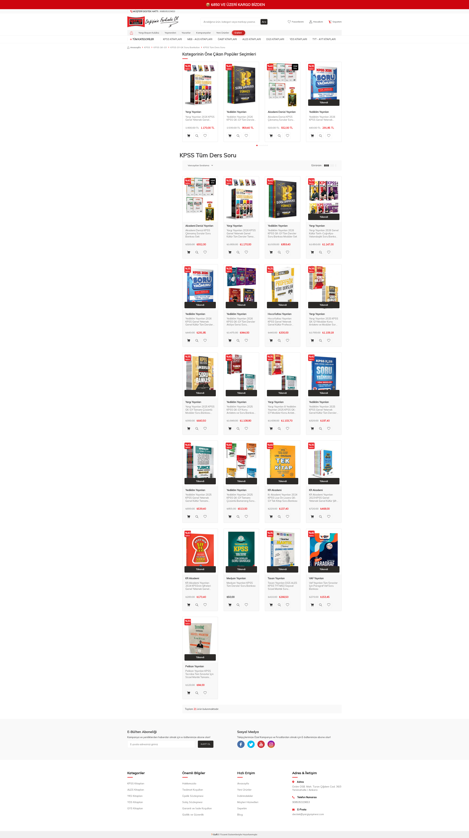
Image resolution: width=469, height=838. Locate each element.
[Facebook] (241, 744)
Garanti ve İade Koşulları (197, 808)
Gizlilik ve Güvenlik (193, 814)
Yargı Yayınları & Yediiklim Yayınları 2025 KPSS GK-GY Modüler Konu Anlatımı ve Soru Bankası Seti (282, 409)
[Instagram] (271, 744)
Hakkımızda (189, 783)
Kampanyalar (203, 32)
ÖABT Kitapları (227, 39)
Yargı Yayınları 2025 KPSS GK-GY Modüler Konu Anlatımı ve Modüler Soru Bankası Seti (323, 321)
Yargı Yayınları (193, 111)
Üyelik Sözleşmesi (192, 796)
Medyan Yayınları (236, 578)
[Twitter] (251, 744)
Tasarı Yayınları (276, 578)
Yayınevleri (170, 32)
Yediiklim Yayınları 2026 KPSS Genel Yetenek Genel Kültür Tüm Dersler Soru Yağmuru (323, 118)
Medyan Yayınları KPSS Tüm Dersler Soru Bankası (241, 584)
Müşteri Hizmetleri (247, 802)
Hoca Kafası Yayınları (279, 314)
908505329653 (154, 11)
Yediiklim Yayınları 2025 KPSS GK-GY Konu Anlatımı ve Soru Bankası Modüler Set (241, 409)
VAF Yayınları (316, 578)
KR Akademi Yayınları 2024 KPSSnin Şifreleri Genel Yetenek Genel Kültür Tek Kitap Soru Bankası (198, 586)
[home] (131, 32)
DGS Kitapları (275, 39)
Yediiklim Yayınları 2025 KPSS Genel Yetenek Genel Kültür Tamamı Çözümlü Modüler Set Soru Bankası (200, 497)
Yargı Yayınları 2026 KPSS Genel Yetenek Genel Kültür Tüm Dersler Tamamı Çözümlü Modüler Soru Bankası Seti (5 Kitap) (200, 118)
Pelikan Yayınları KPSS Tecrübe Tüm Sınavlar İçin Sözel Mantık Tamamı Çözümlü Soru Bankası (199, 674)
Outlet (238, 32)
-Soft (214, 834)
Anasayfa (135, 47)
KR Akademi (275, 490)
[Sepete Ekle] (188, 136)
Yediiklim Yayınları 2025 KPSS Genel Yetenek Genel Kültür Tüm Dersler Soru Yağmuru (323, 409)
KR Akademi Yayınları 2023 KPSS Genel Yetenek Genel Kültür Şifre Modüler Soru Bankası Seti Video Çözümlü (323, 497)
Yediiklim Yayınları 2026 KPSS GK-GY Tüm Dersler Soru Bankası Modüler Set (241, 118)
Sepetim (242, 808)
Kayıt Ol (206, 744)
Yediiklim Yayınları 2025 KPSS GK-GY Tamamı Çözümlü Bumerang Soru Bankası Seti (240, 497)
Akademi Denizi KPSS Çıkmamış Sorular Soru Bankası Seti (280, 118)
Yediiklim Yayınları (236, 111)
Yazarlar (186, 32)
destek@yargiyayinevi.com (308, 814)
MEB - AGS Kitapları (199, 39)
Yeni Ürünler (222, 32)
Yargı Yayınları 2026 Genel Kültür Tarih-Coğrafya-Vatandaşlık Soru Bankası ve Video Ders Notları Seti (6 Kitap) (324, 233)
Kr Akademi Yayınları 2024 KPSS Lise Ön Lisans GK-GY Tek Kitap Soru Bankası (282, 497)
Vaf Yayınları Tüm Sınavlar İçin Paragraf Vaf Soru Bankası (323, 586)
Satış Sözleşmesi (192, 802)
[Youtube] (261, 744)
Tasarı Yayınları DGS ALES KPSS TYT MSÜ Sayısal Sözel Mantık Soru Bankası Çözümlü (282, 586)
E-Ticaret (223, 834)
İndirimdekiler (245, 796)
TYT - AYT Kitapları (324, 39)
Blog (240, 814)
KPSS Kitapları (172, 39)
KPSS (147, 47)
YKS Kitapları (135, 796)
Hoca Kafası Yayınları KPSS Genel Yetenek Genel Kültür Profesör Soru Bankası (280, 321)
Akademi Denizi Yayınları (282, 111)
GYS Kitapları (135, 808)
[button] (257, 145)
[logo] (152, 21)
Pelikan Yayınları (194, 666)
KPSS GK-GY (160, 47)
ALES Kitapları (251, 39)
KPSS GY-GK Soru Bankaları (185, 47)
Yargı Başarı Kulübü (149, 32)
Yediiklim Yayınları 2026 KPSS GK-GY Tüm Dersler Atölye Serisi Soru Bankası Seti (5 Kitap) (241, 321)
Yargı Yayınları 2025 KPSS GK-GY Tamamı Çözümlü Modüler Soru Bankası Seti (200, 409)
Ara (264, 21)
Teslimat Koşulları (192, 789)
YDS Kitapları (298, 39)
